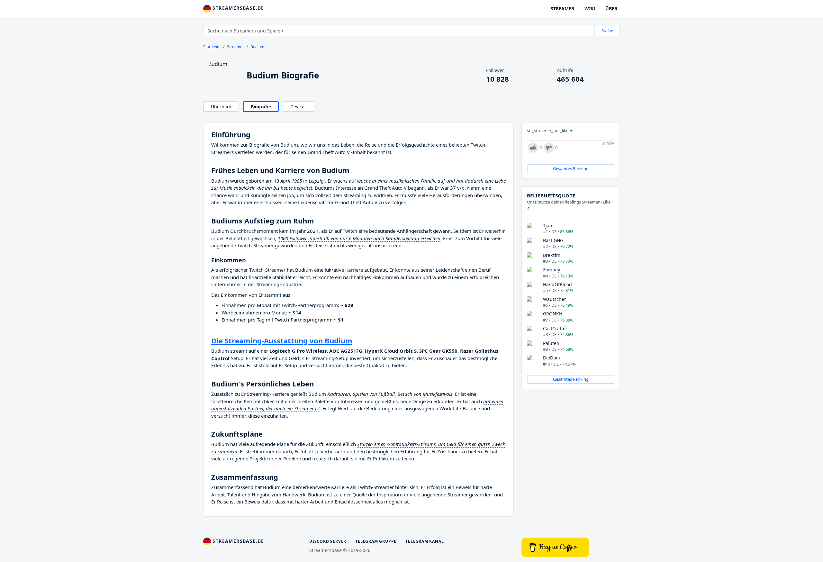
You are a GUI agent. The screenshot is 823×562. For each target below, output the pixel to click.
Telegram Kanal (424, 541)
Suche (607, 30)
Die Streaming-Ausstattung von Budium (281, 340)
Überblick (221, 107)
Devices (298, 107)
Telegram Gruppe (375, 541)
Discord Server (327, 541)
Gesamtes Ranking (571, 168)
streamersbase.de (237, 8)
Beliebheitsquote (551, 195)
